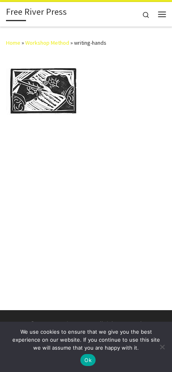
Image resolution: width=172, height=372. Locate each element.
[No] (162, 347)
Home (13, 42)
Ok (88, 360)
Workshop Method (47, 42)
